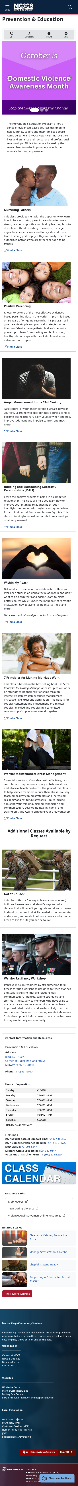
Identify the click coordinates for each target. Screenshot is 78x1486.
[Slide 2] (42, 110)
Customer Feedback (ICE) (15, 1426)
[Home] (23, 7)
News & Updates (11, 1358)
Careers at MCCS (11, 1355)
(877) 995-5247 (28, 1146)
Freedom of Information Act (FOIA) (42, 1472)
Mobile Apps (16, 1201)
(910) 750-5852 (57, 1139)
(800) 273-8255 (53, 1154)
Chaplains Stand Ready (44, 1264)
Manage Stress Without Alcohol (49, 1252)
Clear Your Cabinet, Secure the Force (48, 1237)
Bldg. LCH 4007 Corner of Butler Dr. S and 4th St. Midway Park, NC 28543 (25, 1060)
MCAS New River (11, 1422)
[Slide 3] (46, 110)
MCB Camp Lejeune (12, 1419)
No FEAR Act (32, 1469)
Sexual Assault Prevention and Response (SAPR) (28, 1397)
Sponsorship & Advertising (16, 1436)
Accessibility (31, 1475)
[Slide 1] (34, 110)
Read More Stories (17, 1294)
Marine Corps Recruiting (15, 1390)
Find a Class (14, 250)
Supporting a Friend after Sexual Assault (50, 1279)
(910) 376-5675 (57, 1143)
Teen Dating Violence (21, 1208)
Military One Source (12, 1394)
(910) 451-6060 (23, 1071)
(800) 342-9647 (47, 1150)
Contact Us (8, 1365)
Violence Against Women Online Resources (35, 1215)
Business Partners (11, 1362)
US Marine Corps (11, 1387)
